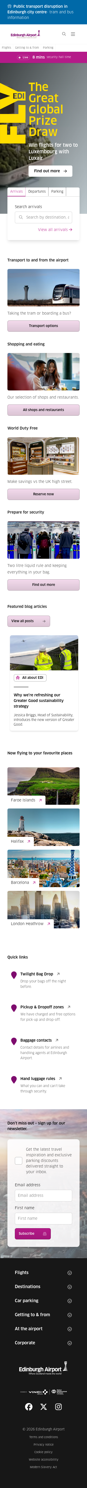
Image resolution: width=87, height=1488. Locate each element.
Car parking (26, 1301)
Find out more (53, 172)
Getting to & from (27, 48)
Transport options (43, 326)
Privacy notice (46, 1444)
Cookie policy (46, 1452)
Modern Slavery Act (44, 1467)
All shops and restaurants (43, 410)
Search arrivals (28, 207)
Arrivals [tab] (16, 191)
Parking (48, 48)
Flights (6, 48)
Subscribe (26, 1233)
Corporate (25, 1343)
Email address (27, 1185)
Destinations (27, 1287)
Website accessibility (43, 1459)
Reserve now (43, 494)
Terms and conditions (43, 1437)
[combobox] (43, 217)
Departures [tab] (37, 191)
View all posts (22, 621)
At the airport (28, 1329)
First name (24, 1208)
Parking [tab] (57, 191)
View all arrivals (53, 230)
